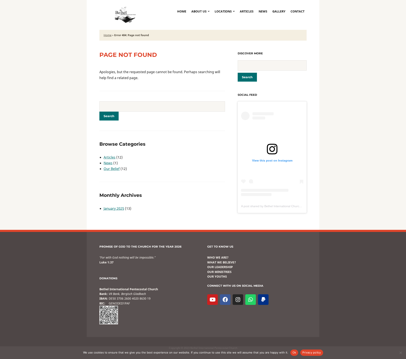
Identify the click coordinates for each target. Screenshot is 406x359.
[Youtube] (212, 299)
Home (181, 11)
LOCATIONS (223, 11)
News (108, 163)
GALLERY (278, 11)
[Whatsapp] (250, 299)
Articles (109, 157)
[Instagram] (238, 299)
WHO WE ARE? (218, 257)
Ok (294, 352)
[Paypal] (263, 299)
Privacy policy (311, 352)
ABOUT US (199, 11)
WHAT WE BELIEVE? (221, 262)
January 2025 (114, 208)
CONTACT (297, 11)
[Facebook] (225, 299)
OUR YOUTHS (217, 276)
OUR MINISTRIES (219, 272)
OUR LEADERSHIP (220, 267)
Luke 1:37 (106, 262)
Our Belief (112, 168)
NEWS (263, 11)
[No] (401, 353)
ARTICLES (247, 11)
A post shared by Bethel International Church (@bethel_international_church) (292, 206)
